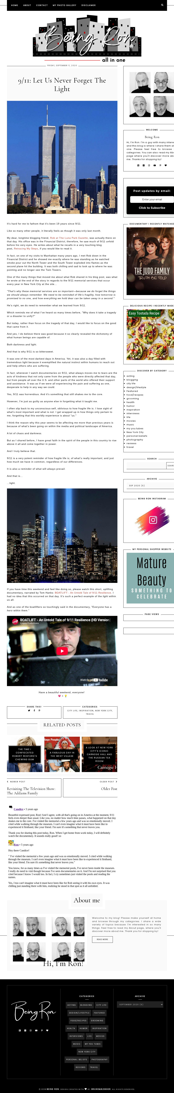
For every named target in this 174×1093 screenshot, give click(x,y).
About (27, 5)
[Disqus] (62, 845)
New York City (103, 710)
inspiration (86, 710)
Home (14, 5)
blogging (132, 379)
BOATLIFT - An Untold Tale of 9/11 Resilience (83, 592)
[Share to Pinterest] (39, 710)
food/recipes (135, 394)
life (128, 417)
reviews (131, 443)
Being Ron (53, 1089)
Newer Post (17, 781)
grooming (133, 398)
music (130, 424)
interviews (133, 413)
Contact (42, 5)
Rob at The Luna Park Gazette (69, 238)
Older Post (107, 781)
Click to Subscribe (152, 207)
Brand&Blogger (101, 1089)
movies (131, 420)
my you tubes (135, 428)
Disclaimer (89, 5)
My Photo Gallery (64, 5)
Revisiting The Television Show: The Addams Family (31, 791)
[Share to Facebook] (35, 710)
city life (72, 710)
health (131, 402)
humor (131, 406)
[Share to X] (29, 710)
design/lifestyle (136, 387)
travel (90, 714)
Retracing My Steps (26, 248)
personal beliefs (137, 436)
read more (102, 939)
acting (131, 376)
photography (135, 439)
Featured (132, 391)
